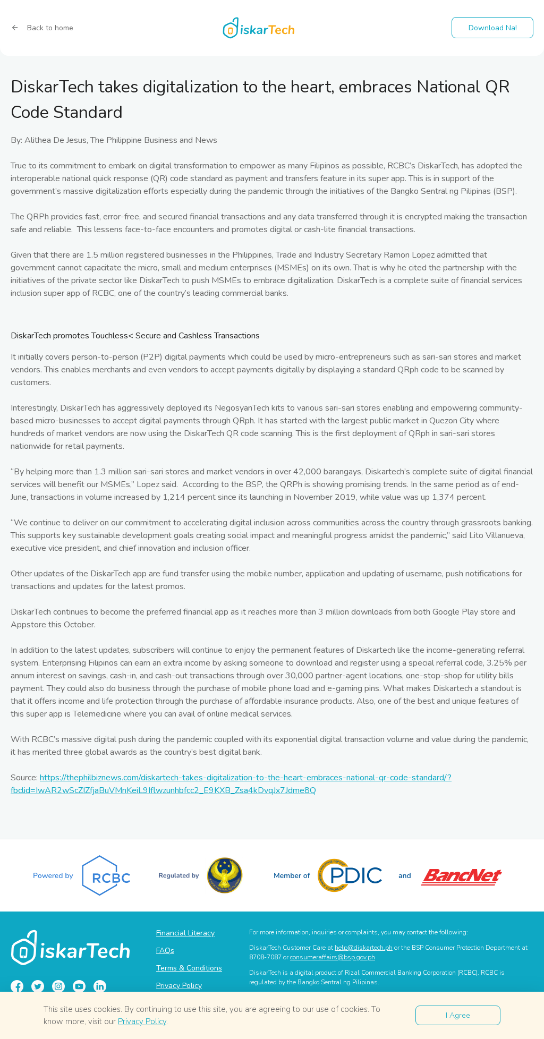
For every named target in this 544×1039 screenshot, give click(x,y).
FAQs (165, 951)
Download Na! (493, 28)
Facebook (17, 986)
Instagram (58, 986)
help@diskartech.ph (364, 947)
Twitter (37, 986)
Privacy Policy (179, 986)
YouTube (79, 986)
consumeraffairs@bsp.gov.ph (332, 957)
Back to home (50, 28)
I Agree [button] (458, 1015)
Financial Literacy (185, 933)
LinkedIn (100, 986)
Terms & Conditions (189, 968)
